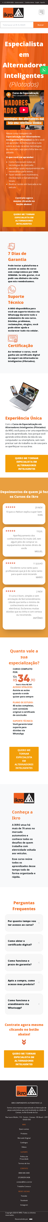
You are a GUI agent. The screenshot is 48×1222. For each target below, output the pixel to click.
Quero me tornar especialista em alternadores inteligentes (24, 219)
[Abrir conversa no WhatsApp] (44, 70)
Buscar (41, 25)
